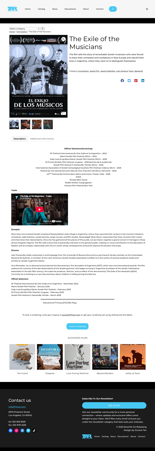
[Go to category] (43, 28)
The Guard (22, 373)
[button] (63, 39)
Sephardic (138, 71)
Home (28, 9)
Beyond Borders (105, 373)
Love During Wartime (77, 373)
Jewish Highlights (107, 71)
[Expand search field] (113, 9)
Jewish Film (94, 71)
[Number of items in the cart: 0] (146, 9)
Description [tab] (20, 139)
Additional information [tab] (42, 139)
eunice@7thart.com (71, 315)
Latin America (122, 71)
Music (131, 71)
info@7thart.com (17, 407)
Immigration (22, 32)
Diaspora (49, 373)
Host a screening (77, 326)
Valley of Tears (132, 373)
